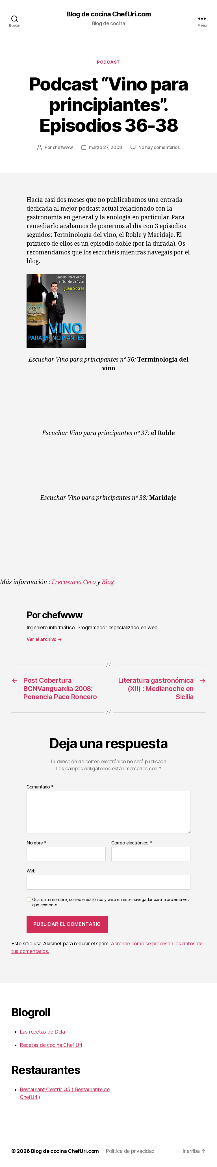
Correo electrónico (132, 843)
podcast (108, 62)
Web (31, 871)
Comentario (40, 787)
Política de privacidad (130, 1151)
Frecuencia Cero (74, 582)
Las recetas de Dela (42, 1032)
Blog (108, 582)
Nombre (37, 843)
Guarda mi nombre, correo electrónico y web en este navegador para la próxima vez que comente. (111, 902)
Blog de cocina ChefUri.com (108, 14)
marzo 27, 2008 (105, 147)
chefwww (63, 147)
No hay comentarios (159, 147)
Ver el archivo (44, 639)
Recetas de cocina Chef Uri (51, 1045)
